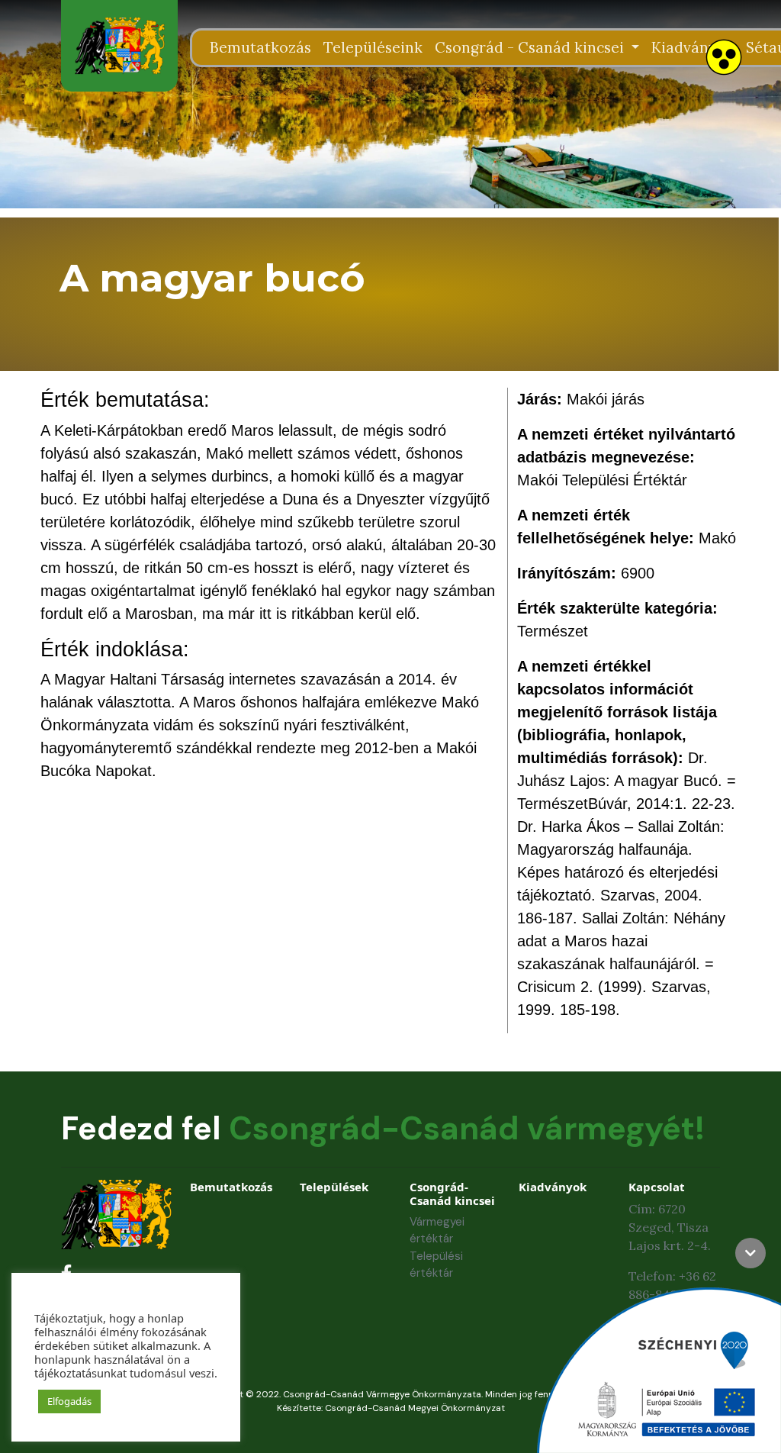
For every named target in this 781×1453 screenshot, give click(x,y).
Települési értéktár (436, 1264)
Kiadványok (692, 47)
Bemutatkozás (260, 47)
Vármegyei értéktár (437, 1230)
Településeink (373, 47)
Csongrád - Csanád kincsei (531, 47)
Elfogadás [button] (69, 1401)
